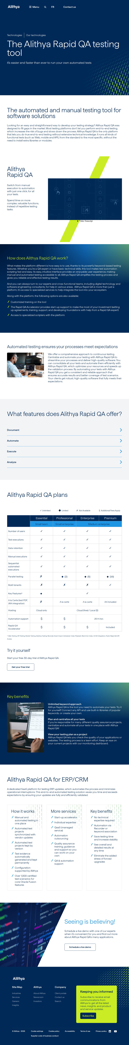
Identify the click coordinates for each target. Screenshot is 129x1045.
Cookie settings (37, 1031)
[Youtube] (115, 1031)
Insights (15, 1005)
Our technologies (36, 35)
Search (58, 1001)
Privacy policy (101, 1031)
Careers (15, 1001)
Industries (16, 993)
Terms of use (85, 1031)
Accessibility (70, 1031)
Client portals (60, 993)
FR (52, 7)
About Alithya (39, 993)
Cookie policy (54, 1031)
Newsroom (38, 997)
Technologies (14, 35)
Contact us (69, 7)
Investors (38, 1001)
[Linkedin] (110, 1031)
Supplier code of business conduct (45, 1036)
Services (16, 997)
